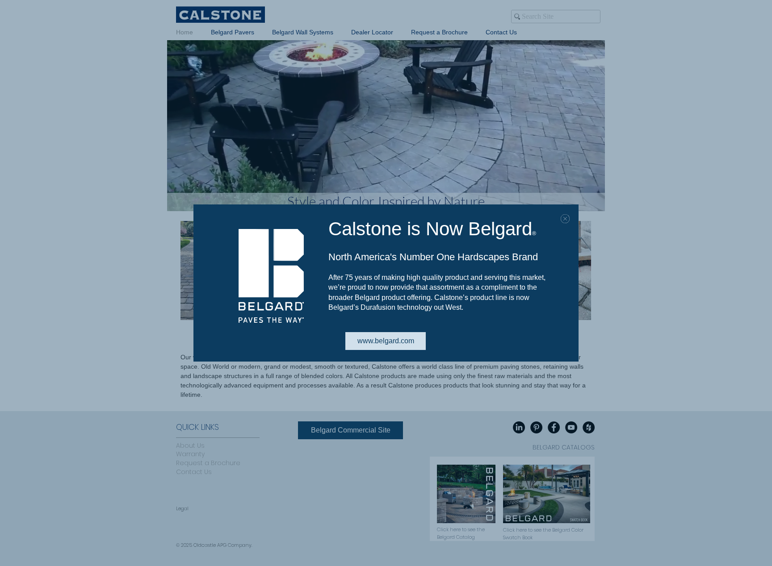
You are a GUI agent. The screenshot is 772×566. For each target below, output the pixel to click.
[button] (565, 218)
